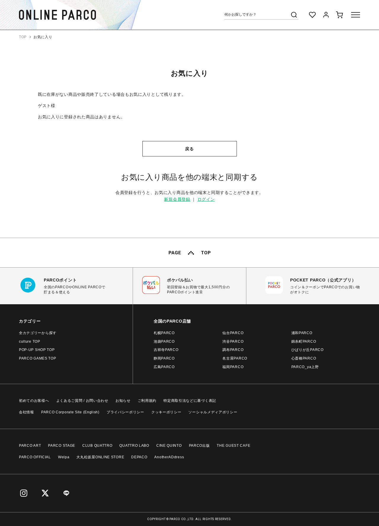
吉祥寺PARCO (166, 350)
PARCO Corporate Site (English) (70, 412)
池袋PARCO (164, 341)
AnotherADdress (169, 457)
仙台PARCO (232, 333)
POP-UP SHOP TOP (37, 350)
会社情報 (26, 412)
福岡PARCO (232, 367)
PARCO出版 (199, 446)
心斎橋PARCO (303, 358)
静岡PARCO (164, 358)
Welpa (64, 457)
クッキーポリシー (166, 412)
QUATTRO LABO (134, 446)
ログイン (206, 199)
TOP (23, 37)
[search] (294, 14)
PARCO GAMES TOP (37, 358)
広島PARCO (164, 367)
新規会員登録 (177, 199)
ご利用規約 (147, 401)
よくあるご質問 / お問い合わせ (82, 401)
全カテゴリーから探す (38, 333)
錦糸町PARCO (303, 341)
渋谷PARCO (232, 341)
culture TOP (29, 341)
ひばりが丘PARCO (307, 350)
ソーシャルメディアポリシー (212, 412)
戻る (189, 148)
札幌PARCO (164, 333)
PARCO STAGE (61, 446)
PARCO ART (30, 446)
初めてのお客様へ (34, 401)
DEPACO (139, 457)
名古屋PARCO (234, 358)
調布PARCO (232, 350)
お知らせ (123, 401)
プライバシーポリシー (125, 412)
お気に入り (42, 37)
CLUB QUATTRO (97, 446)
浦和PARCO (301, 333)
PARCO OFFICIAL (35, 457)
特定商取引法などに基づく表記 (189, 401)
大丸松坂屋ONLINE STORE (100, 457)
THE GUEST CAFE (233, 446)
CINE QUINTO (169, 446)
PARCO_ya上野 (305, 367)
